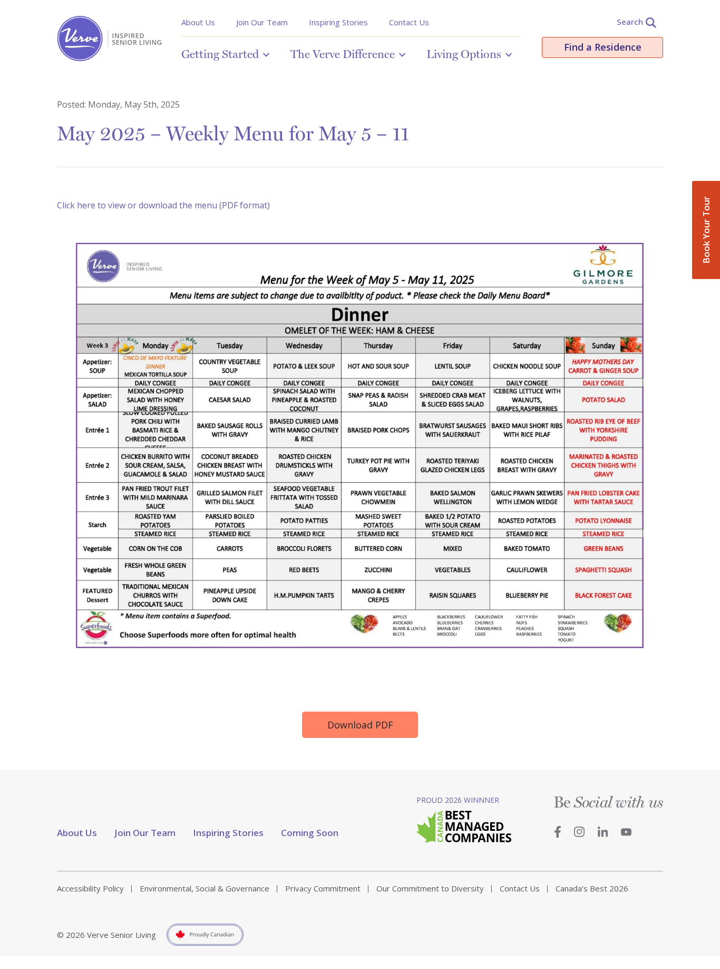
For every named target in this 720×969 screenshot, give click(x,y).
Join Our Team (262, 22)
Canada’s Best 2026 (592, 888)
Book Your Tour (706, 230)
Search (630, 21)
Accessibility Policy (90, 888)
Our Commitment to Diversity (430, 888)
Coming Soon (309, 833)
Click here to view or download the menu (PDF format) (163, 205)
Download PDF (360, 724)
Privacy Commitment (323, 888)
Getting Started (220, 54)
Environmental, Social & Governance (204, 888)
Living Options (463, 54)
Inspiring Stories (338, 22)
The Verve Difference (342, 54)
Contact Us (409, 22)
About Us (198, 22)
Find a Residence (602, 47)
